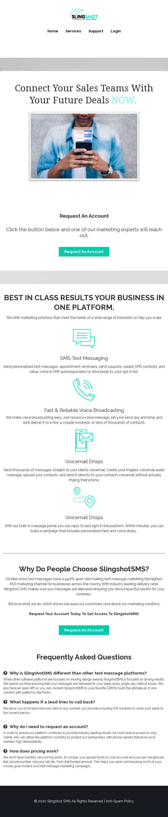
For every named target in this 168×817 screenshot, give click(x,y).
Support (96, 31)
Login (116, 31)
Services (73, 31)
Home (52, 31)
